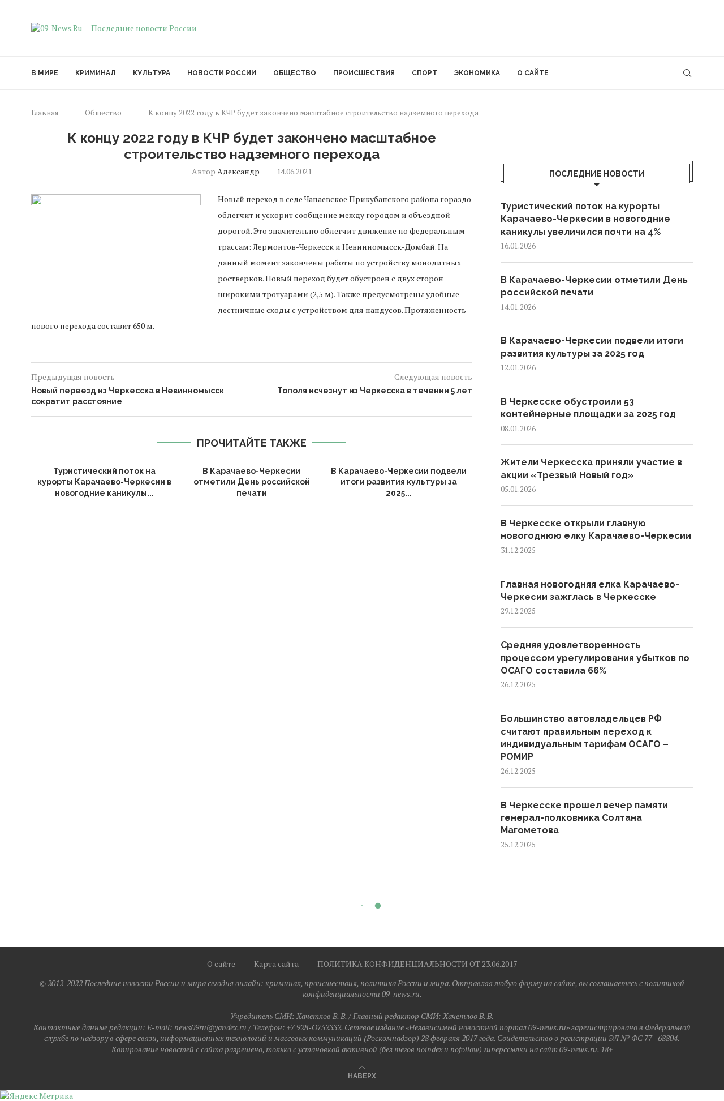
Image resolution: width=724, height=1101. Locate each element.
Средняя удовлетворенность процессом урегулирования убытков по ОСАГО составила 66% (595, 658)
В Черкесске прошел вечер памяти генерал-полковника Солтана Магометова (584, 818)
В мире (44, 73)
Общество (294, 73)
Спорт (424, 73)
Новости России (221, 73)
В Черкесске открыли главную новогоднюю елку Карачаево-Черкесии (596, 529)
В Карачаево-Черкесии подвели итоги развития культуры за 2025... (399, 482)
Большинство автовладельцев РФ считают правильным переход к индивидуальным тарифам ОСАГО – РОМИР (585, 737)
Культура (151, 73)
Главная (44, 113)
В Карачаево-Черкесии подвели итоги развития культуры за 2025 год (592, 346)
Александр (238, 171)
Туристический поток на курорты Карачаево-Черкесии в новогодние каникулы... (104, 482)
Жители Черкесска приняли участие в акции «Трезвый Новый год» (591, 468)
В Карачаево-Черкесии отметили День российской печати (251, 482)
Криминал (95, 73)
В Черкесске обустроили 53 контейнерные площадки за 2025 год (588, 407)
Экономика (477, 73)
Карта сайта (276, 963)
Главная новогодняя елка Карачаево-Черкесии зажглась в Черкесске (590, 590)
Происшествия (364, 73)
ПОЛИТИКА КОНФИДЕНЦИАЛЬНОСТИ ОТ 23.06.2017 (417, 963)
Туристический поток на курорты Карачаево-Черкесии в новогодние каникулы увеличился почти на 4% (585, 219)
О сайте (533, 73)
